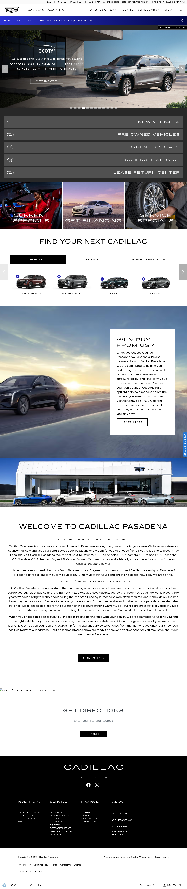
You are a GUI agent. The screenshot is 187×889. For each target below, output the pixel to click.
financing (64, 601)
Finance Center (88, 813)
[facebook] (88, 784)
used (63, 546)
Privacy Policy (24, 865)
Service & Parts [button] (148, 10)
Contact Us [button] (93, 658)
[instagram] (97, 784)
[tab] (38, 259)
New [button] (112, 10)
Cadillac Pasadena (48, 857)
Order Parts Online (61, 833)
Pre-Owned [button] (126, 10)
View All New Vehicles (29, 813)
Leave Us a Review (121, 833)
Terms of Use (25, 871)
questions (134, 630)
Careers (119, 827)
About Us (120, 814)
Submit (93, 734)
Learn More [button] (132, 422)
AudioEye (38, 871)
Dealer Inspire (161, 857)
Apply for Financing (89, 820)
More (165, 10)
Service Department (60, 813)
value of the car (94, 601)
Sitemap (77, 865)
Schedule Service (58, 820)
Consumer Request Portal (45, 865)
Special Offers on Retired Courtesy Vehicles (48, 20)
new (48, 546)
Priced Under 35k (29, 820)
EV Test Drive (98, 10)
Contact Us (122, 820)
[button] (181, 10)
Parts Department (60, 826)
